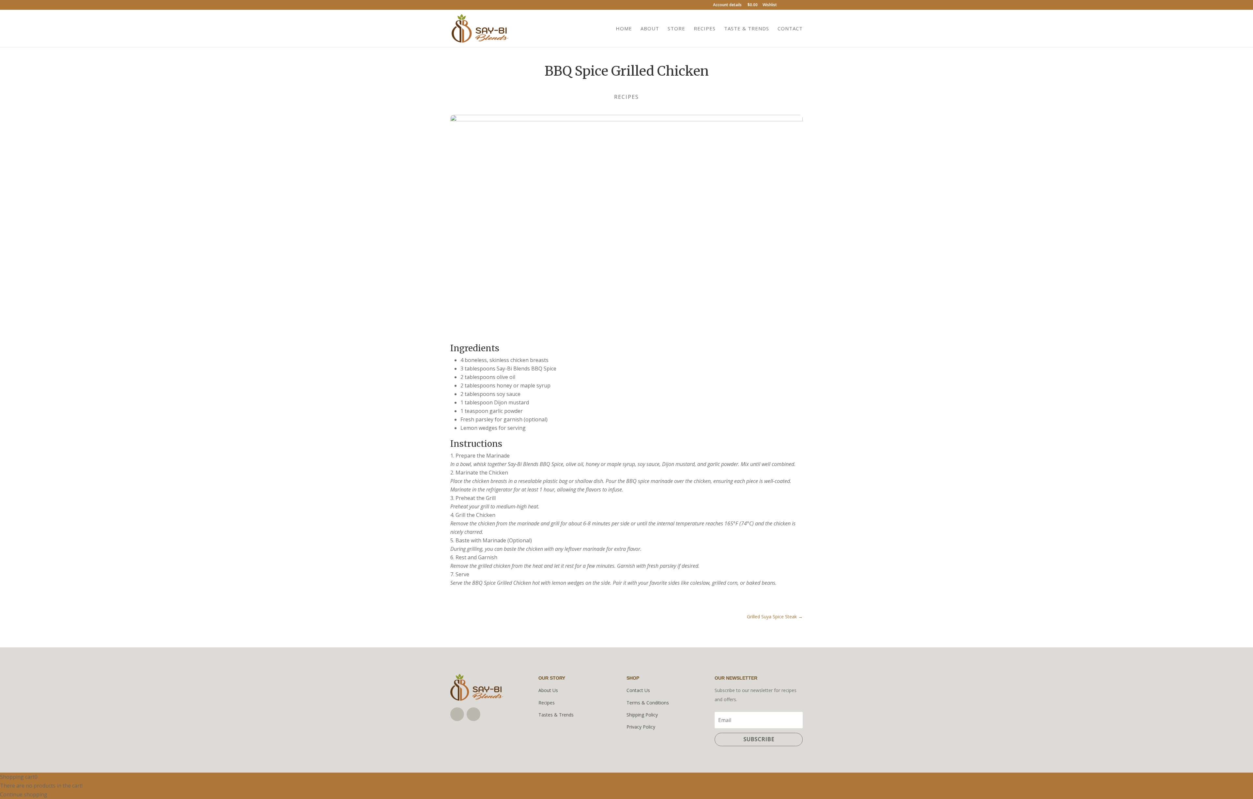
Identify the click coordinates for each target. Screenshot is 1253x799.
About (650, 29)
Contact (790, 29)
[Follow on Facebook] (457, 714)
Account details (727, 5)
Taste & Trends (746, 29)
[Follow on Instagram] (473, 714)
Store (676, 29)
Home (624, 29)
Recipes (705, 29)
